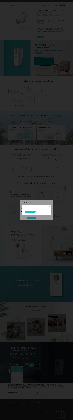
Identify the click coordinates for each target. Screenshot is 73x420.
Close (49, 206)
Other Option (42, 211)
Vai (30, 211)
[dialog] (36, 210)
